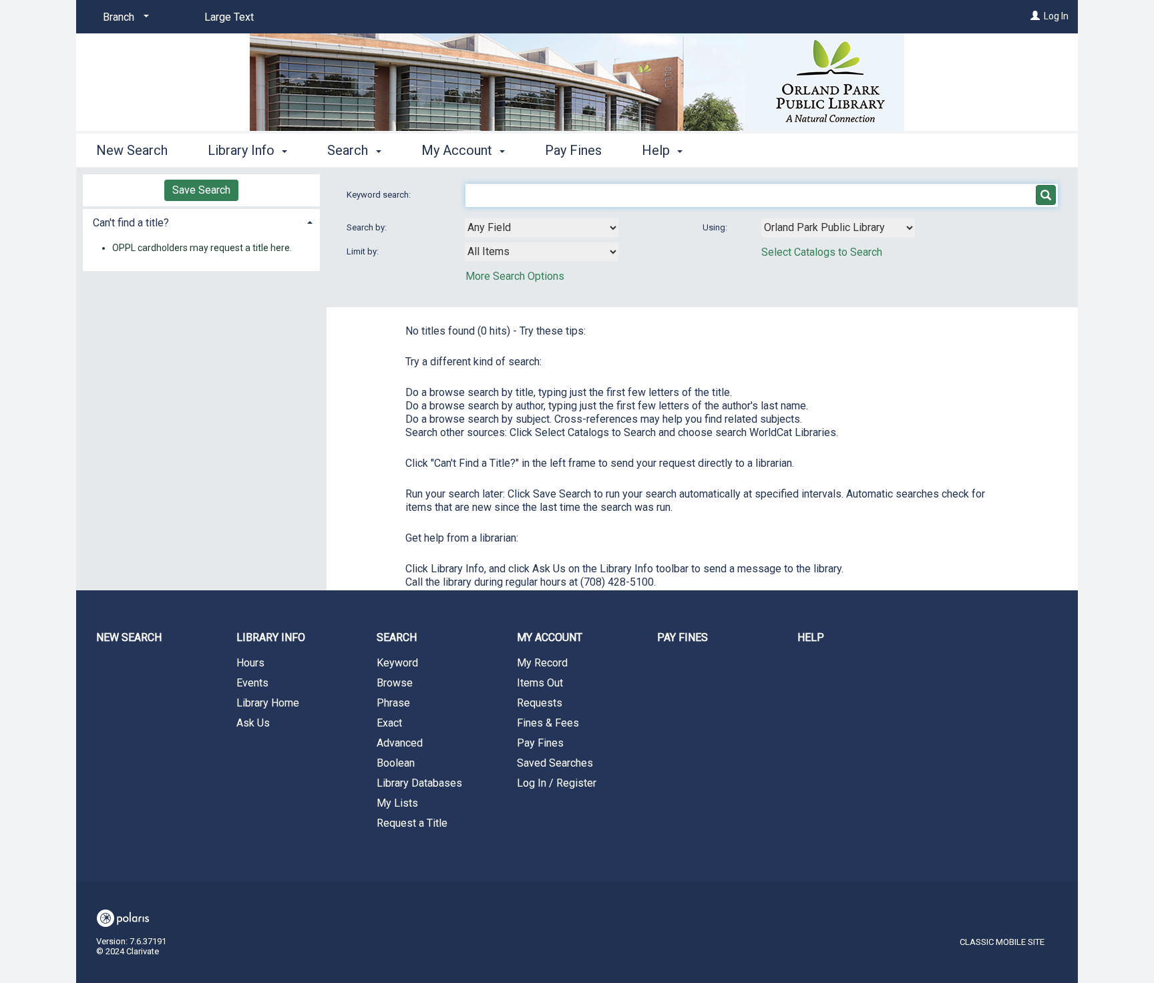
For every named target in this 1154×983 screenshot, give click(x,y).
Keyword (397, 662)
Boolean (396, 763)
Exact (389, 723)
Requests (539, 703)
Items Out (540, 682)
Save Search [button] (201, 190)
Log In (1056, 16)
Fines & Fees (548, 723)
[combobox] (541, 227)
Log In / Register (556, 783)
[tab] (201, 221)
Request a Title (412, 823)
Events (252, 682)
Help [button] (657, 150)
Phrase (393, 703)
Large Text (229, 17)
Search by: (368, 227)
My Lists (397, 803)
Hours (250, 662)
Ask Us (253, 723)
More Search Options (514, 276)
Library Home (267, 703)
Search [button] (349, 150)
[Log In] (1035, 16)
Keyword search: (380, 195)
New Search (132, 150)
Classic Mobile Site (1002, 942)
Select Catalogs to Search (821, 252)
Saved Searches (555, 763)
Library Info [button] (243, 150)
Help (810, 637)
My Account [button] (458, 150)
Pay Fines (573, 150)
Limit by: (364, 251)
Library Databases (419, 783)
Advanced (400, 743)
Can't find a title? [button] (131, 222)
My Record (542, 662)
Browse (395, 682)
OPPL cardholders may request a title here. (202, 247)
